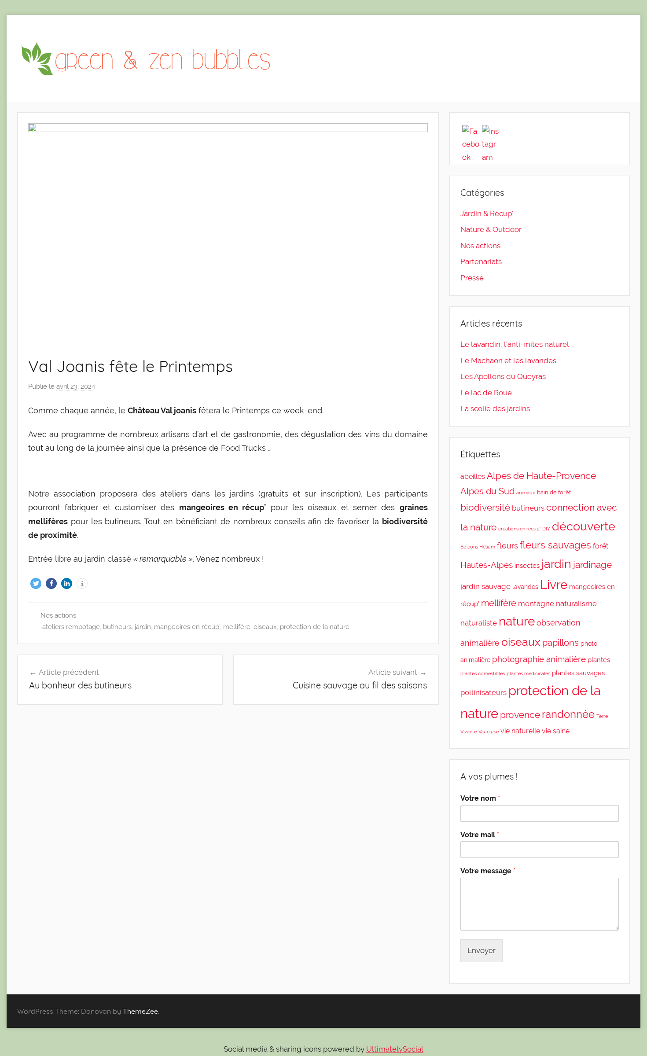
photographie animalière (539, 659)
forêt (600, 546)
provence (520, 715)
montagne (536, 603)
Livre (553, 585)
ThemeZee (140, 1011)
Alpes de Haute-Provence (541, 475)
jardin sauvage (485, 586)
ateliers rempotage (71, 627)
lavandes (525, 586)
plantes (599, 660)
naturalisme (576, 603)
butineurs (117, 627)
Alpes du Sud (487, 491)
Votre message (487, 871)
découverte (583, 526)
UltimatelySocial (394, 1049)
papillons (560, 642)
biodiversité (485, 507)
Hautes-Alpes (486, 565)
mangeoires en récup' (187, 627)
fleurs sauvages (555, 545)
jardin (143, 627)
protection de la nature (314, 627)
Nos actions (58, 615)
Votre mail (479, 835)
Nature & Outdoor (491, 229)
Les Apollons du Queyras (503, 376)
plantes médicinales (528, 673)
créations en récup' (519, 528)
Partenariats (481, 261)
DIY (546, 529)
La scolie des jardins (495, 408)
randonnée (568, 714)
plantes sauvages (578, 673)
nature (517, 621)
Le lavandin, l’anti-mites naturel (514, 344)
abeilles (472, 476)
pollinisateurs (483, 692)
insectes (527, 566)
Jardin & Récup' (486, 213)
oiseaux (265, 627)
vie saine (556, 731)
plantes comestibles (482, 673)
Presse (472, 277)
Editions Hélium (477, 547)
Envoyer (481, 950)
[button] (35, 583)
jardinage (592, 564)
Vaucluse (488, 732)
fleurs (507, 545)
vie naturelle (520, 731)
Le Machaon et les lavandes (508, 360)
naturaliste (478, 622)
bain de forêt (554, 492)
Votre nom (480, 798)
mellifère (236, 627)
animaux (525, 492)
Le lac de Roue (486, 392)
